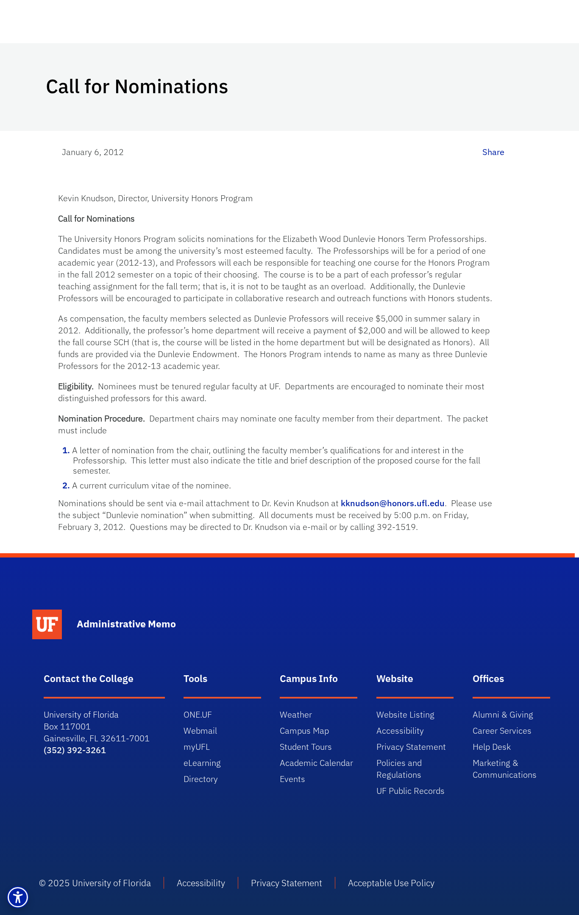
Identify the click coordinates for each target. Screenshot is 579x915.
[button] (18, 897)
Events (292, 779)
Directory (201, 779)
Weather (296, 714)
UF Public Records (410, 790)
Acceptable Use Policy (391, 883)
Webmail (200, 730)
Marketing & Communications (505, 768)
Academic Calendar (316, 762)
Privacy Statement (411, 746)
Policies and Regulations (399, 768)
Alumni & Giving (503, 714)
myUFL (197, 746)
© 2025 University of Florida (95, 883)
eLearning (202, 762)
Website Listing (405, 714)
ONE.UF (198, 714)
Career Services (502, 730)
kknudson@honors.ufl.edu (393, 503)
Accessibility (400, 730)
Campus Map (304, 730)
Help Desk (492, 746)
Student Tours (306, 746)
